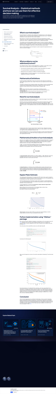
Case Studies (38, 373)
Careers (47, 373)
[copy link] (6, 50)
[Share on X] (5, 50)
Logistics (17, 374)
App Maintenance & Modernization (29, 381)
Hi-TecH (17, 376)
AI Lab (37, 371)
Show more (15, 392)
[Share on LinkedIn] (3, 50)
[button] (16, 2)
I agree (11, 392)
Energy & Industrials (19, 379)
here (21, 222)
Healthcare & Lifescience (18, 372)
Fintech (17, 381)
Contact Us (48, 375)
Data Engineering (29, 374)
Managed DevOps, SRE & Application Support (29, 377)
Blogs (37, 375)
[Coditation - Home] (6, 1)
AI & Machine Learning (28, 372)
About (47, 371)
